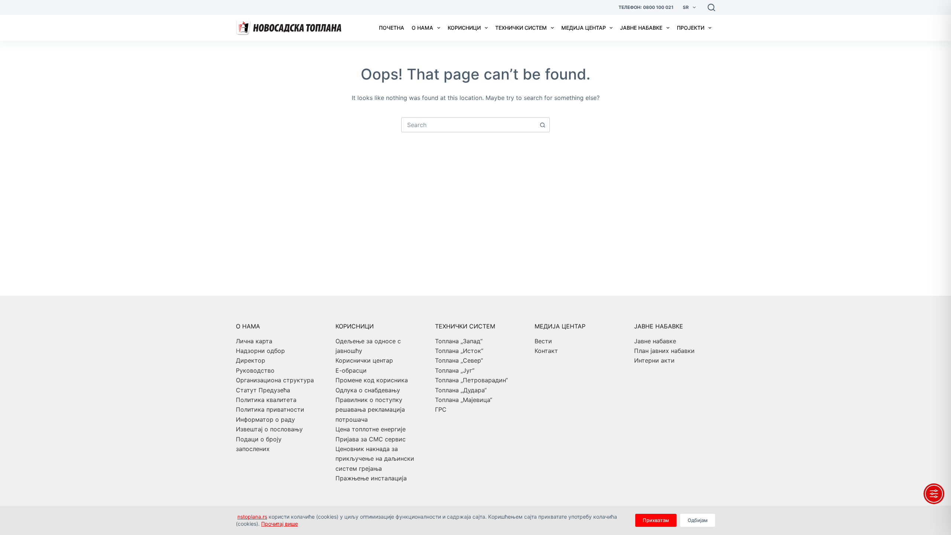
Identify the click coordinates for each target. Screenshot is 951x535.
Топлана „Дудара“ (461, 390)
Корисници (464, 28)
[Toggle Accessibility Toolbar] (934, 493)
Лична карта (254, 341)
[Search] (711, 7)
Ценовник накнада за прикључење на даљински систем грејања (374, 458)
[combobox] (468, 124)
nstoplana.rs (252, 516)
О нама (422, 28)
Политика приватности (270, 409)
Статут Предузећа (263, 390)
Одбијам (698, 520)
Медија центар (583, 28)
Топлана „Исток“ (459, 350)
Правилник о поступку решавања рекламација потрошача (370, 409)
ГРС (441, 409)
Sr (686, 7)
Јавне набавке (641, 28)
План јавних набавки (664, 350)
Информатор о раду (265, 419)
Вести (543, 341)
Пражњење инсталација (371, 478)
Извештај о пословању (269, 429)
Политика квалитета (266, 399)
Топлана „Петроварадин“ (471, 380)
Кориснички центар (364, 360)
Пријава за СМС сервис (370, 439)
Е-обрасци (351, 370)
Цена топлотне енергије (370, 429)
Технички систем (521, 28)
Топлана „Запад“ (459, 341)
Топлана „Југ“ (454, 370)
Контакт (546, 350)
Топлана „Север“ (459, 360)
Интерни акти (654, 360)
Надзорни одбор (260, 350)
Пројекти (690, 28)
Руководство (255, 370)
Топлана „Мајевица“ (463, 399)
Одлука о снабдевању (367, 390)
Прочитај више (279, 524)
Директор (250, 360)
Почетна (391, 28)
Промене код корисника (371, 380)
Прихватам (656, 520)
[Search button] (542, 125)
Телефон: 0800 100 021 (646, 7)
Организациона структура (275, 380)
